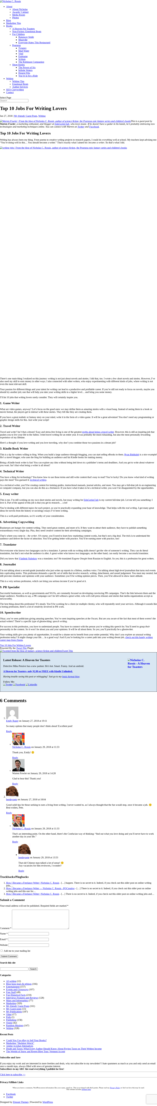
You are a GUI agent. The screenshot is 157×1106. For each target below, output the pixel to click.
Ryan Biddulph (131, 454)
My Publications (14, 1011)
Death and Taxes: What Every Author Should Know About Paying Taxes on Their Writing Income (54, 1048)
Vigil (20, 53)
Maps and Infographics (17, 1000)
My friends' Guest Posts (25, 116)
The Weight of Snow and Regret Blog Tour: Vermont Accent (35, 1051)
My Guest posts (13, 1009)
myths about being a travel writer (98, 432)
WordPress (47, 1102)
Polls (8, 1017)
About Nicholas (20, 9)
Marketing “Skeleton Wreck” (20, 1043)
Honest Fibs (24, 73)
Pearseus (16, 45)
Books (9, 26)
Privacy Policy (115, 1088)
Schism (21, 59)
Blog (8, 20)
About (9, 6)
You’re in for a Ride (28, 75)
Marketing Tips (13, 23)
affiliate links (86, 1089)
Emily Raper (12, 721)
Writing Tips (18, 81)
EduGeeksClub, (62, 124)
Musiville (22, 39)
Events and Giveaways (17, 989)
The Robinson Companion (31, 62)
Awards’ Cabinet (20, 12)
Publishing (11, 1020)
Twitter (81, 126)
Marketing (11, 1003)
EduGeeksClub (91, 500)
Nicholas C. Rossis (21, 747)
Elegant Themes (21, 1102)
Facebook (94, 126)
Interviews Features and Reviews (22, 997)
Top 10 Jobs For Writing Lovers (15, 645)
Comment (5, 928)
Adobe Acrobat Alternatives (19, 1046)
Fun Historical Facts (16, 995)
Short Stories (18, 64)
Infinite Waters (25, 70)
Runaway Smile (26, 37)
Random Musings (14, 1025)
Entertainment (13, 986)
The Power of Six (27, 67)
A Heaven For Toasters (23, 28)
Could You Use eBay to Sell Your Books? (26, 1040)
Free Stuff (11, 992)
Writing (9, 78)
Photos (15, 17)
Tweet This (21, 648)
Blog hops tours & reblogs (19, 984)
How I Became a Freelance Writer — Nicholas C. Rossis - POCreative (40, 888)
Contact (10, 92)
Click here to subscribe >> (12, 1074)
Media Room (18, 15)
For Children (18, 34)
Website (4, 945)
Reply (9, 731)
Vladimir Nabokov (28, 558)
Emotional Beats (20, 84)
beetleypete (11, 799)
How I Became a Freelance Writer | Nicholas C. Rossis (32, 883)
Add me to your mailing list (16, 951)
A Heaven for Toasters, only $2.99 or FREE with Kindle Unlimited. (38, 671)
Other (9, 1014)
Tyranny (22, 48)
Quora (9, 1022)
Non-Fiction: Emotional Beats (26, 31)
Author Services (20, 87)
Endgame (23, 56)
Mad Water (23, 51)
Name (4, 933)
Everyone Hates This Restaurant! (34, 42)
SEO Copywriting (15, 89)
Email (4, 939)
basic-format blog (70, 676)
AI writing (11, 981)
